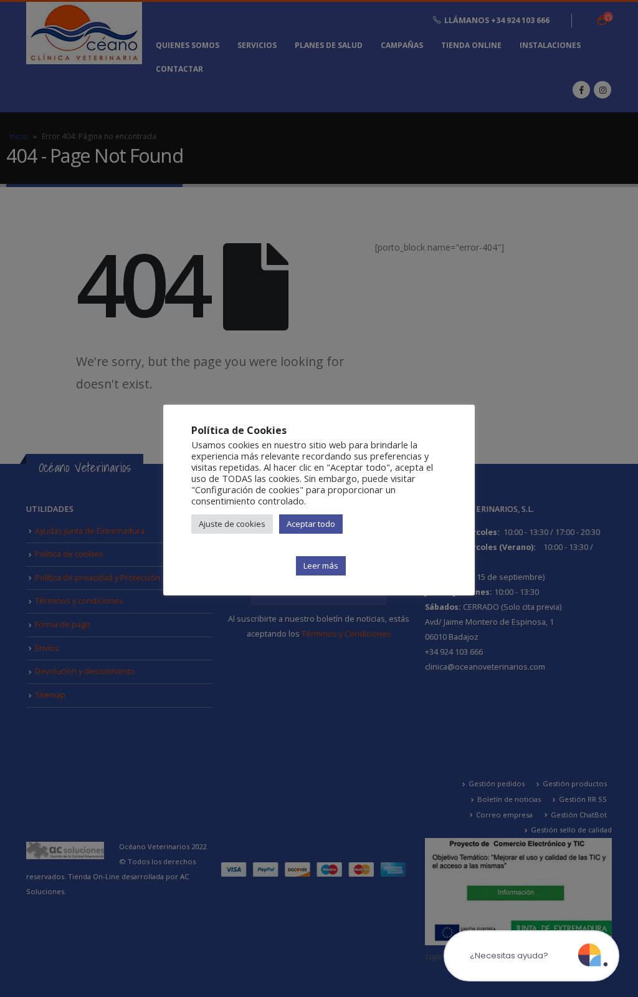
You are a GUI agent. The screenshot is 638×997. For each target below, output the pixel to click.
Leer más (320, 565)
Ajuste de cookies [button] (232, 523)
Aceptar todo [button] (311, 523)
